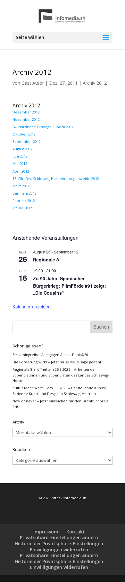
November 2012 (26, 119)
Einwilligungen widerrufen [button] (59, 550)
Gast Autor (32, 83)
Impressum (45, 532)
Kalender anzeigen (32, 306)
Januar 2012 (22, 208)
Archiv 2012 (95, 83)
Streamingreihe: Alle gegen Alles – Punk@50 (50, 354)
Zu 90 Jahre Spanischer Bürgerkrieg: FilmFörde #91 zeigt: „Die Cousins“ (69, 285)
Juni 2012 (20, 156)
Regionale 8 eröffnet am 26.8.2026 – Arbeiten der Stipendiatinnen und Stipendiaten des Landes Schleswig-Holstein (61, 375)
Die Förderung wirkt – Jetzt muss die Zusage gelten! (57, 362)
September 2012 (27, 141)
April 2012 (21, 171)
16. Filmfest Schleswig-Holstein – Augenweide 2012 (56, 178)
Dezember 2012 (26, 112)
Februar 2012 (24, 200)
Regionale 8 (46, 259)
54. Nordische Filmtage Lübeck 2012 (43, 126)
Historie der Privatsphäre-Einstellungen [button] (59, 543)
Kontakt (75, 532)
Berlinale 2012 (25, 193)
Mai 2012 (20, 163)
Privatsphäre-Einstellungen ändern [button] (59, 537)
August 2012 (23, 148)
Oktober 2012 (24, 134)
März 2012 (21, 185)
